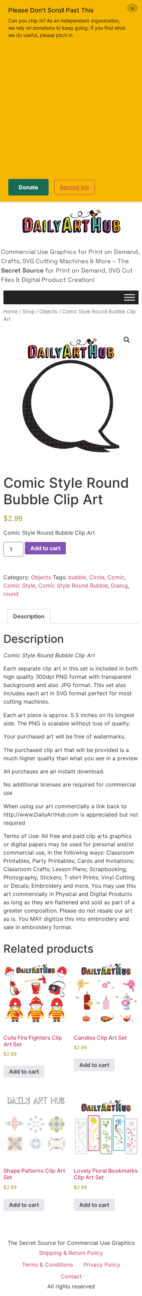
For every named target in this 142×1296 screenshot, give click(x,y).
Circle (96, 577)
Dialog (119, 585)
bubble (77, 577)
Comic (116, 577)
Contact (71, 1276)
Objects (48, 311)
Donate (28, 187)
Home (10, 311)
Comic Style (19, 585)
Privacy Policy (101, 1264)
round (11, 593)
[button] (127, 340)
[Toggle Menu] (129, 297)
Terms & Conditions (47, 1264)
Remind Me (74, 187)
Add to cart (45, 548)
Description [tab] (28, 616)
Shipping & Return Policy (71, 1252)
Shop (28, 311)
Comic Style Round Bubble (73, 585)
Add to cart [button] (24, 1071)
